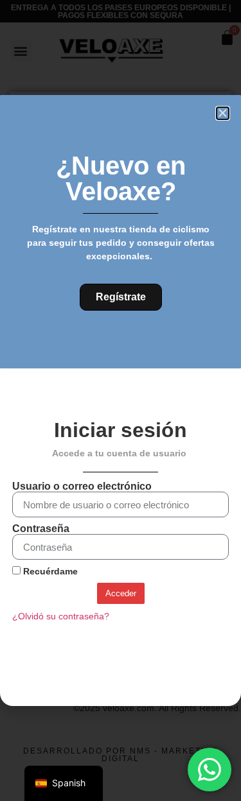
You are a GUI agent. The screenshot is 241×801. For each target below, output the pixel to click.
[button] (222, 113)
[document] (120, 400)
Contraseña (40, 529)
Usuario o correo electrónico (82, 486)
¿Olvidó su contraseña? (60, 616)
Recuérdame (49, 571)
